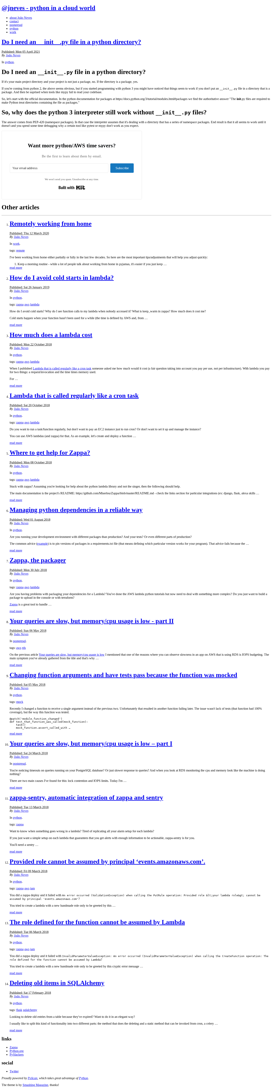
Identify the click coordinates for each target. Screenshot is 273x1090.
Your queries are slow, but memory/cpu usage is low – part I (91, 743)
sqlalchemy (30, 1010)
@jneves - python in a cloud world (48, 7)
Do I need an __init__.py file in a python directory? (71, 41)
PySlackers (17, 1054)
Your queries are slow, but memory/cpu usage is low (72, 654)
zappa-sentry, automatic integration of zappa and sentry (86, 797)
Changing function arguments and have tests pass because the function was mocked (123, 674)
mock (19, 701)
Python (83, 1078)
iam (32, 888)
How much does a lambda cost (51, 334)
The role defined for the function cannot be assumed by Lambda (97, 922)
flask (19, 1010)
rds (24, 647)
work (13, 32)
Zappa (14, 604)
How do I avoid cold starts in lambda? (62, 277)
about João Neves (21, 17)
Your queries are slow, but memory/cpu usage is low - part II (92, 620)
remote (20, 250)
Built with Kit (72, 187)
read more (16, 267)
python (14, 28)
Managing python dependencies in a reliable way (76, 509)
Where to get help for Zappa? (50, 452)
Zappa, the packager (38, 560)
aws (26, 304)
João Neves (13, 55)
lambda (34, 304)
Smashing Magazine (35, 1085)
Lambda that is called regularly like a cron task (62, 368)
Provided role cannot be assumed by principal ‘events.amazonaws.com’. (107, 861)
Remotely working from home (51, 223)
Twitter (14, 1071)
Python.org (17, 1051)
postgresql (16, 25)
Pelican (32, 1078)
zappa (20, 304)
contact (14, 21)
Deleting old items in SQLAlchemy (57, 982)
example (42, 543)
